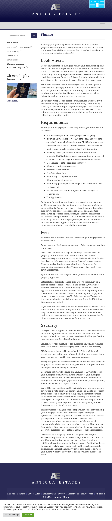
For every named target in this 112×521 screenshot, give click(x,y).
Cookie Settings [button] (12, 514)
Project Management (68, 493)
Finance (21, 493)
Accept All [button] (27, 514)
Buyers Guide (34, 493)
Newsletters (87, 493)
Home (66, 497)
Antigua (11, 493)
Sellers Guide (49, 493)
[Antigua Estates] (56, 9)
